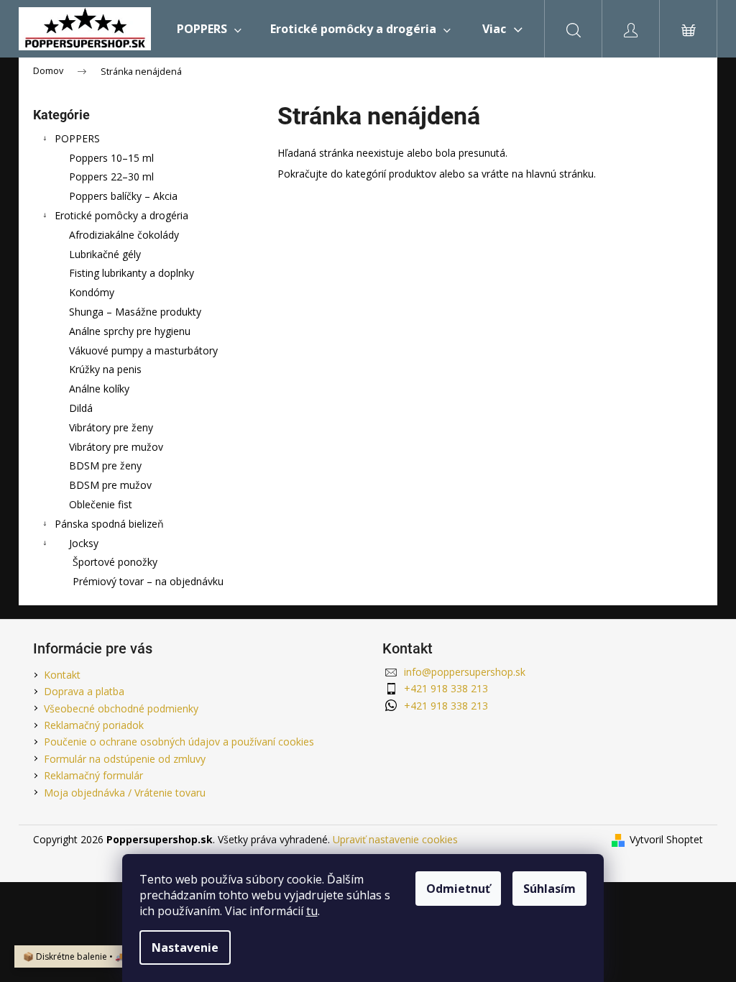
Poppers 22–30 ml (111, 176)
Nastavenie (185, 947)
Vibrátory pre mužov (116, 447)
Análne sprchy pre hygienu (129, 331)
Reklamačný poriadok (94, 725)
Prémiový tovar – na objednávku (148, 581)
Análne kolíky (99, 388)
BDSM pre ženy (105, 465)
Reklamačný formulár (93, 775)
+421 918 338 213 (446, 688)
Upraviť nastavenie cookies (395, 839)
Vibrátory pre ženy (111, 427)
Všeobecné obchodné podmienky (121, 708)
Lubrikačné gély (105, 254)
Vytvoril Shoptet (666, 839)
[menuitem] (209, 29)
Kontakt (62, 675)
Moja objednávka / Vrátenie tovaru (125, 792)
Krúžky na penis (105, 369)
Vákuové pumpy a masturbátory (143, 350)
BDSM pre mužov (110, 485)
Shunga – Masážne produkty (135, 311)
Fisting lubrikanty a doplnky (131, 273)
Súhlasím (549, 888)
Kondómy (91, 292)
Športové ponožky (115, 562)
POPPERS (77, 138)
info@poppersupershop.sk (464, 672)
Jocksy (83, 543)
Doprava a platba (84, 691)
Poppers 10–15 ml (111, 158)
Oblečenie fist (100, 504)
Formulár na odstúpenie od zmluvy (125, 759)
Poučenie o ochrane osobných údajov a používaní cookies (179, 741)
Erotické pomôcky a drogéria (121, 215)
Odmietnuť (458, 888)
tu (312, 911)
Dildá (81, 408)
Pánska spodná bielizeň (109, 524)
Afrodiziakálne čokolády (124, 235)
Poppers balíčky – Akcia (123, 196)
